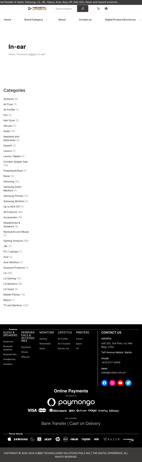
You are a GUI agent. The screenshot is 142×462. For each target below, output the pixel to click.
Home (11, 54)
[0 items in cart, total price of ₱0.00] (98, 9)
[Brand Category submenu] (46, 19)
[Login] (106, 9)
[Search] (82, 8)
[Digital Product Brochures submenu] (139, 19)
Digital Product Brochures (120, 19)
